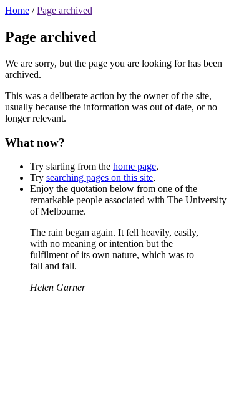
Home (17, 10)
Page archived (64, 10)
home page (134, 166)
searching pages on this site (99, 177)
